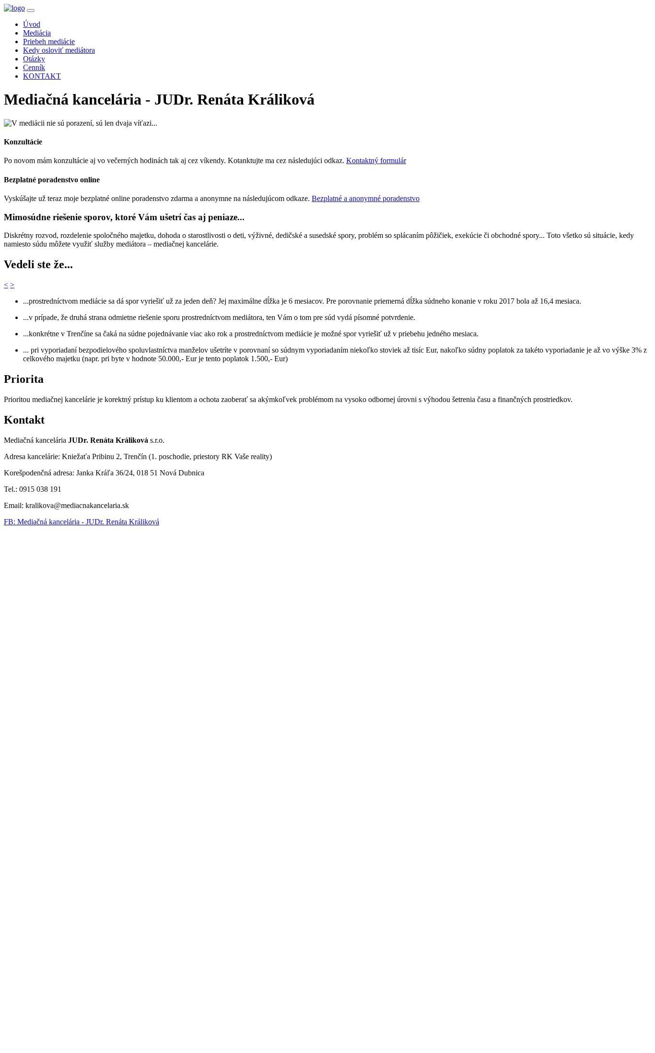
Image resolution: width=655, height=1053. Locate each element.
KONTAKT (42, 76)
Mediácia (37, 33)
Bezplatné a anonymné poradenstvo (366, 198)
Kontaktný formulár (376, 160)
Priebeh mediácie (49, 41)
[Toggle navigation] (31, 10)
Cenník (34, 67)
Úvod (31, 24)
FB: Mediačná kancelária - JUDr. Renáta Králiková (81, 522)
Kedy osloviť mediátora (59, 50)
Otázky (34, 59)
